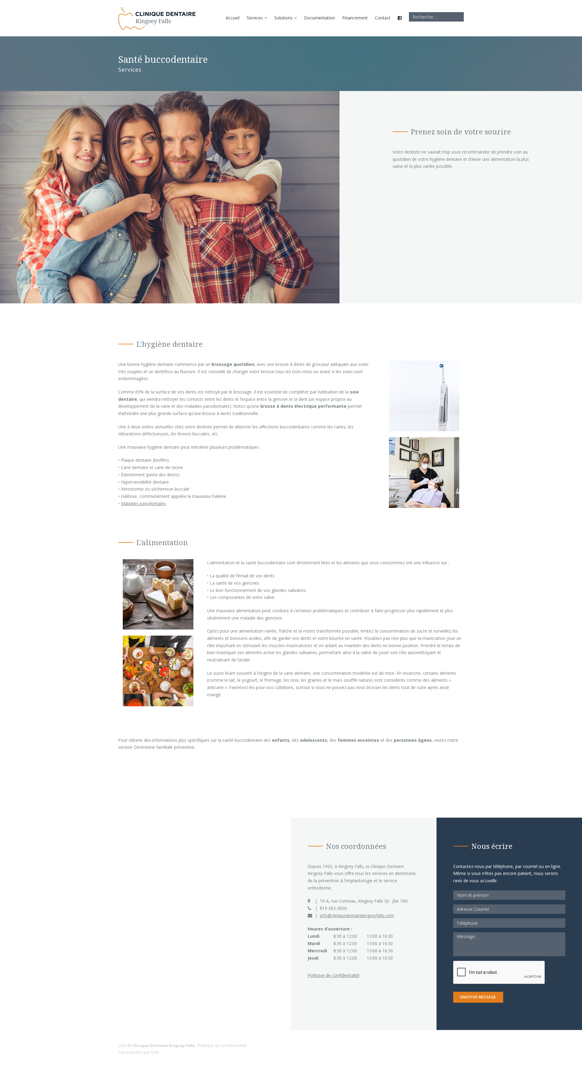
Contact (382, 18)
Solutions (283, 18)
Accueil (232, 18)
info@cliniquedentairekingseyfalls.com (357, 915)
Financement (355, 18)
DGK (155, 1052)
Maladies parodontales (143, 503)
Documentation (319, 18)
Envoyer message (478, 997)
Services (255, 18)
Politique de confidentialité (334, 975)
